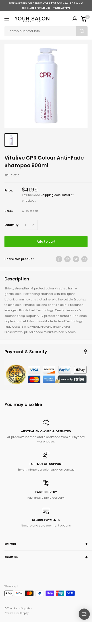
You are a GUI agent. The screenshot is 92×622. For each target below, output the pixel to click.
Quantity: (11, 225)
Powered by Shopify (16, 613)
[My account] (75, 18)
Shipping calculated (55, 195)
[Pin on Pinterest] (67, 259)
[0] (84, 19)
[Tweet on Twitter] (76, 259)
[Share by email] (84, 259)
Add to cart (46, 241)
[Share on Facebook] (59, 259)
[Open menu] (6, 18)
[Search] (82, 31)
